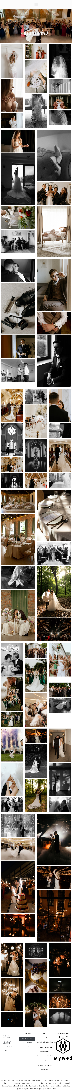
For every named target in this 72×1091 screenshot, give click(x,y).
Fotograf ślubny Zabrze (30, 1089)
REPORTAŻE (27, 1039)
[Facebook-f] (59, 1037)
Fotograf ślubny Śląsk (28, 1086)
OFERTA (9, 1047)
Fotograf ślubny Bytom (32, 1080)
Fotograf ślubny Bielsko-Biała (12, 1080)
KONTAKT (9, 1050)
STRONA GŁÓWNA (6, 1036)
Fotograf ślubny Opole (61, 1083)
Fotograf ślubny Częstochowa (52, 1080)
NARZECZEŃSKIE (27, 1042)
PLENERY (27, 1046)
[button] (36, 4)
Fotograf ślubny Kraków (42, 1083)
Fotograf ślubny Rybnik (10, 1086)
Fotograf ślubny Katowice (23, 1083)
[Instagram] (63, 1037)
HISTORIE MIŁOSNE (7, 1042)
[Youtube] (67, 1037)
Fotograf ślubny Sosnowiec (47, 1086)
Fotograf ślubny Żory (48, 1089)
